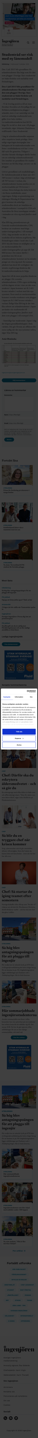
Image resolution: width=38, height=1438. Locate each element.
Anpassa (18, 738)
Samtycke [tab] (6, 697)
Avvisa (19, 745)
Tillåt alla (19, 732)
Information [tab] (19, 697)
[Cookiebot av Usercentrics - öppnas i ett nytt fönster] (27, 691)
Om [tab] (31, 697)
